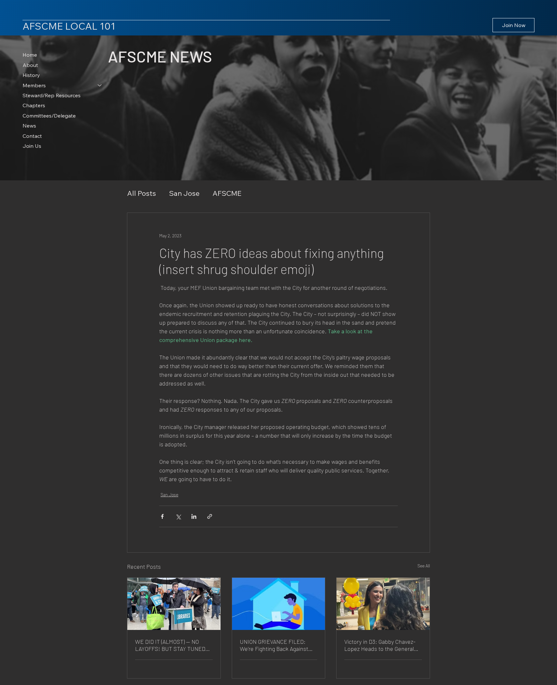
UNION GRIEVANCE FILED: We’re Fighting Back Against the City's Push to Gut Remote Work (277, 645)
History (31, 75)
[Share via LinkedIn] (194, 516)
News (29, 125)
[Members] (100, 85)
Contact (32, 136)
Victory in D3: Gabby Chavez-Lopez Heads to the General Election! (379, 645)
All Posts (141, 193)
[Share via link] (210, 516)
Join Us (32, 146)
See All (423, 565)
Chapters (34, 105)
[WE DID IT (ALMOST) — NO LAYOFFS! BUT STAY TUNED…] (173, 604)
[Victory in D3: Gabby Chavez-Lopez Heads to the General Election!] (383, 604)
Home (30, 55)
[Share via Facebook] (162, 516)
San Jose (184, 193)
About (30, 65)
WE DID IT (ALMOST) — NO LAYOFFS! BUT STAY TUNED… (172, 645)
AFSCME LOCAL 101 (69, 26)
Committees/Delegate (49, 115)
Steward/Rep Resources (52, 95)
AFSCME (226, 193)
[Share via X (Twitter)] (178, 516)
